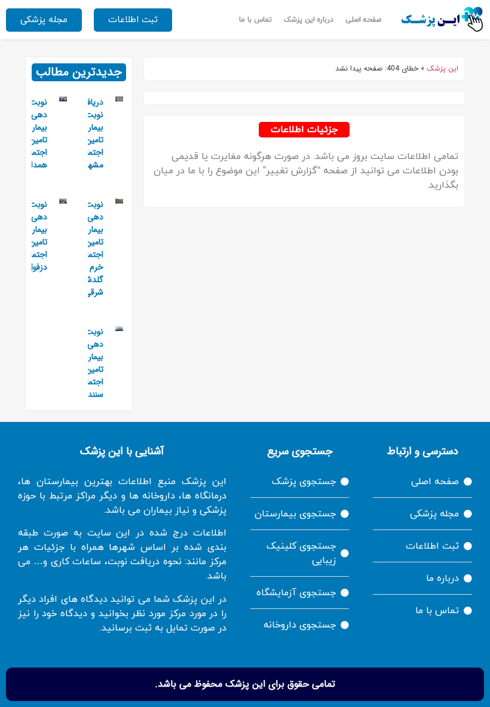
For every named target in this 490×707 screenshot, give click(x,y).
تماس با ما (255, 20)
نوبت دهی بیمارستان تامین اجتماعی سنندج (87, 363)
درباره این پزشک (308, 20)
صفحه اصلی (363, 20)
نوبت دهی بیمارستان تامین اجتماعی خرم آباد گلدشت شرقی (87, 248)
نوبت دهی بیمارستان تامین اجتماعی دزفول (31, 236)
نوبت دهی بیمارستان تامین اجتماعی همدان (31, 134)
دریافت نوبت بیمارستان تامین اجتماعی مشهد (87, 134)
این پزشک (442, 69)
